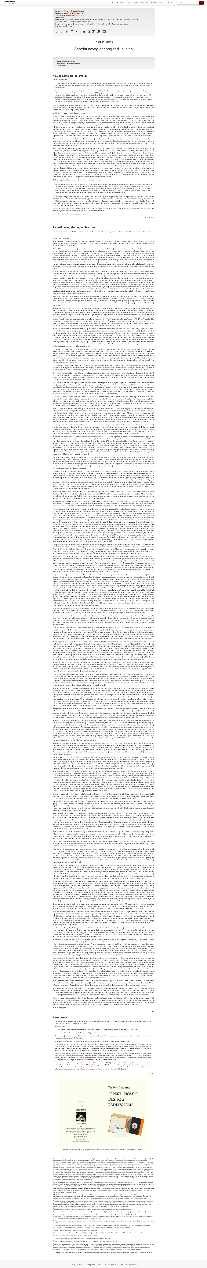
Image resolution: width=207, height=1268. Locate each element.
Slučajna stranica (76, 1265)
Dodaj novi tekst (131, 1265)
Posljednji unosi (113, 1265)
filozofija (62, 15)
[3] (112, 288)
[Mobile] (165, 2)
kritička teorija (70, 15)
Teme (105, 1265)
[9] (111, 541)
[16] (122, 929)
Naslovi (93, 1265)
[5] (121, 335)
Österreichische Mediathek (93, 1060)
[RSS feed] (168, 2)
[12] (101, 759)
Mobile (122, 1265)
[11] (58, 747)
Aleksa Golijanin (65, 13)
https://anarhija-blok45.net (64, 26)
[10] (77, 645)
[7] (153, 431)
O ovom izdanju (62, 65)
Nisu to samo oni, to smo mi (66, 61)
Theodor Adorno (77, 13)
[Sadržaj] (113, 2)
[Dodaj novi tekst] (174, 2)
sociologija (79, 15)
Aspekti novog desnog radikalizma (68, 63)
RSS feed (86, 1265)
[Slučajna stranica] (171, 2)
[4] (108, 321)
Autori (99, 1265)
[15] (152, 922)
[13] (153, 775)
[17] (83, 934)
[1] (148, 148)
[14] (136, 798)
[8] (64, 534)
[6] (69, 405)
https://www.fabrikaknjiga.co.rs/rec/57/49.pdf (114, 1186)
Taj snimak (94, 1050)
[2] (109, 248)
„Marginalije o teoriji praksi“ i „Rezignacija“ (120, 157)
